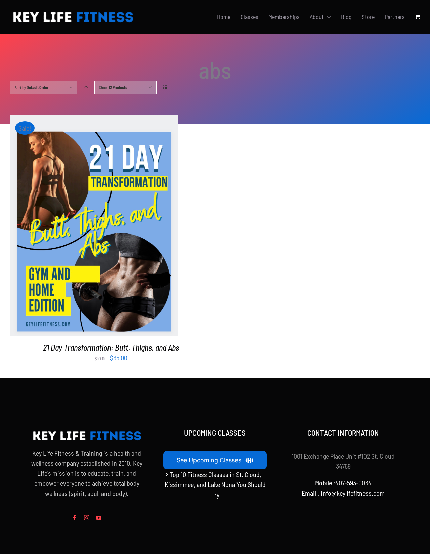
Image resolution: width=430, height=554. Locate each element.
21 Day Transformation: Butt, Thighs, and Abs (111, 347)
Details (115, 226)
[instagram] (86, 517)
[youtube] (98, 517)
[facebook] (74, 517)
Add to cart (78, 226)
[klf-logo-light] (73, 12)
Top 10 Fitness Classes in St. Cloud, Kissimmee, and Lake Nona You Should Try (215, 484)
